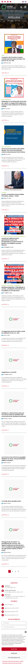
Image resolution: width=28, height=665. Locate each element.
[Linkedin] (8, 1)
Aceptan (14, 649)
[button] (25, 632)
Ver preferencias (14, 657)
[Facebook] (2, 1)
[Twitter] (5, 1)
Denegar (14, 653)
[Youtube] (10, 1)
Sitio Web (10, 20)
